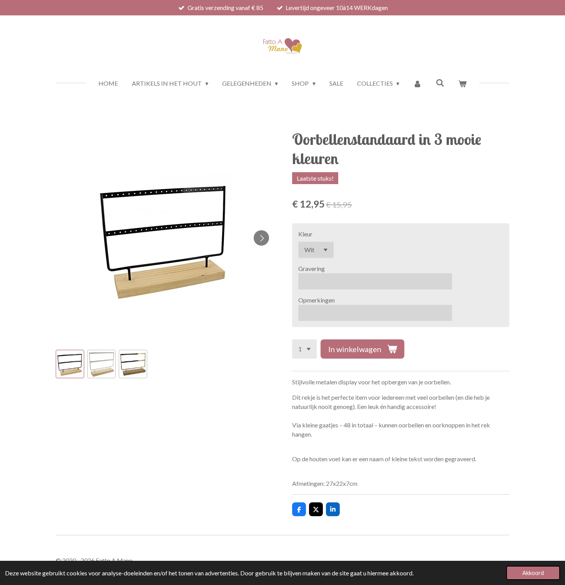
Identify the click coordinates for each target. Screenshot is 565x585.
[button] (70, 364)
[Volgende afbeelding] (261, 238)
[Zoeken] (440, 82)
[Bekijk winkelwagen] (462, 83)
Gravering (311, 268)
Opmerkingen (316, 300)
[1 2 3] (304, 349)
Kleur (305, 234)
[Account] (417, 83)
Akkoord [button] (533, 573)
